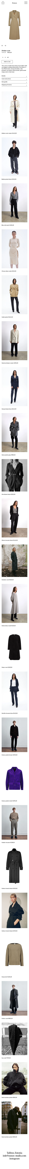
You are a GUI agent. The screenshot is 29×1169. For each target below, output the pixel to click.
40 (8, 57)
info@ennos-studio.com (14, 1155)
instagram (14, 1158)
